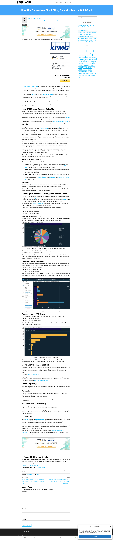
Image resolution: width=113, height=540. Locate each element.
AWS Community (82, 51)
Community (81, 61)
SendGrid (81, 73)
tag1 (95, 73)
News (30, 474)
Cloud (86, 59)
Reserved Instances (41, 177)
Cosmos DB (87, 61)
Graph (91, 63)
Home (57, 2)
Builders (94, 57)
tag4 (86, 75)
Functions (87, 63)
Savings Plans (52, 177)
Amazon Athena (44, 128)
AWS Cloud (87, 49)
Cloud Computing (92, 59)
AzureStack (88, 57)
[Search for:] (87, 17)
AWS (28, 474)
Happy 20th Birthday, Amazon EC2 (85, 36)
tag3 (83, 75)
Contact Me (67, 2)
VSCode (80, 77)
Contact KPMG (25, 465)
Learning (80, 65)
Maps (92, 65)
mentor (80, 67)
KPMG (34, 94)
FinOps (65, 199)
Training (92, 75)
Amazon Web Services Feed (34, 18)
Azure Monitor (82, 57)
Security (90, 71)
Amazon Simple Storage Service (61, 127)
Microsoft (85, 67)
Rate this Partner (41, 467)
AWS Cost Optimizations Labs (41, 380)
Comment (24, 491)
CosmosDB (93, 61)
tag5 (89, 75)
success (91, 73)
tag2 (80, 75)
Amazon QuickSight (40, 419)
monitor (89, 67)
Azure (80, 53)
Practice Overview (34, 465)
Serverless (86, 73)
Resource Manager (83, 71)
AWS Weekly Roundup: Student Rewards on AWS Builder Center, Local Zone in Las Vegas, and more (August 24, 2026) (87, 40)
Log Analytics (86, 65)
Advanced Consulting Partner (48, 100)
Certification (81, 59)
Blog (61, 2)
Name (24, 508)
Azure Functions (82, 55)
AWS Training (90, 51)
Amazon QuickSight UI (32, 198)
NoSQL (80, 69)
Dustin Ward (24, 2)
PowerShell (89, 69)
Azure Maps (89, 55)
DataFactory (81, 63)
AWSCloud (94, 49)
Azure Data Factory (86, 53)
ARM (80, 49)
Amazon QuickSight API (38, 203)
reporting (33, 184)
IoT (95, 63)
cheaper (68, 117)
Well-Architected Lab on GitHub (60, 121)
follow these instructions (33, 374)
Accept (95, 536)
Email (23, 514)
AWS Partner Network (33, 100)
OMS (84, 69)
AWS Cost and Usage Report (31, 86)
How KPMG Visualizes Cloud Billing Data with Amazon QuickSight (43, 20)
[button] (110, 526)
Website (24, 519)
